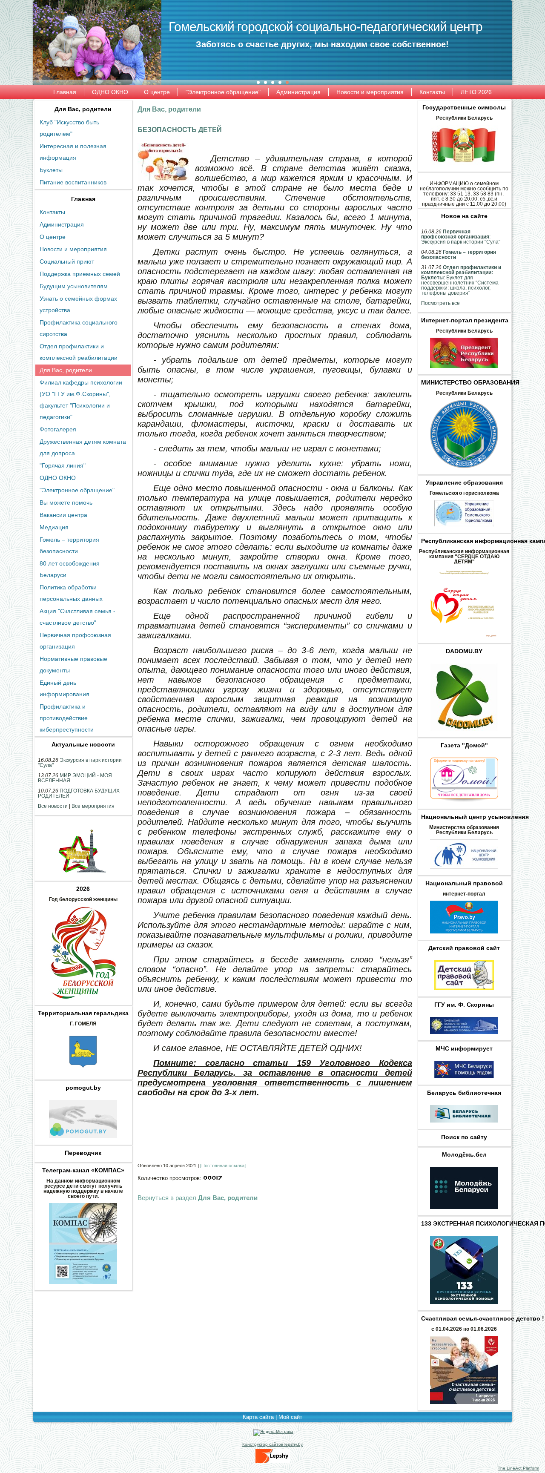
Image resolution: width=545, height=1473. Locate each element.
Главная (83, 198)
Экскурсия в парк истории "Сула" (80, 762)
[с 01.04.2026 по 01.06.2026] (464, 1407)
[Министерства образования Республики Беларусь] (464, 871)
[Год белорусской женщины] (83, 1001)
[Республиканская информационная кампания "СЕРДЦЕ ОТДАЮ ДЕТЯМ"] (464, 639)
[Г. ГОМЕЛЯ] (83, 1076)
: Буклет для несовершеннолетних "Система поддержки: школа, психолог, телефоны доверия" (461, 280)
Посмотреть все (440, 303)
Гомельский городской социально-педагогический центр (325, 27)
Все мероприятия (93, 806)
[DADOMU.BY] (464, 733)
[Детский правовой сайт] (464, 993)
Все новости (53, 806)
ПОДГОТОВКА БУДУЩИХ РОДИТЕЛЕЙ (79, 793)
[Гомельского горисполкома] (464, 529)
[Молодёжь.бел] (464, 1212)
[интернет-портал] (464, 936)
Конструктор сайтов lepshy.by (272, 1444)
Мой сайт (290, 1417)
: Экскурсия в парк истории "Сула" (460, 237)
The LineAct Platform (518, 1468)
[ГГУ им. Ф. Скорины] (464, 1036)
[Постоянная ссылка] (223, 1165)
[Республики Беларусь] (464, 168)
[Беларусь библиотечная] (464, 1125)
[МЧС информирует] (464, 1081)
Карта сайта (258, 1417)
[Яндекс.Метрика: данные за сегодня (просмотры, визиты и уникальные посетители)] (273, 1432)
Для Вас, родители (83, 109)
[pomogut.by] (83, 1141)
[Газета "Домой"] (464, 805)
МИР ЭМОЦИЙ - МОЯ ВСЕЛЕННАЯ (75, 778)
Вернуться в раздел (198, 1197)
